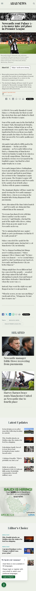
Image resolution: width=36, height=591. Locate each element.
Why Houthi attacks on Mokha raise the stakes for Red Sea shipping (12, 440)
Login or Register (8, 577)
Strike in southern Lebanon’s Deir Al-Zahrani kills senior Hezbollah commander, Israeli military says (12, 471)
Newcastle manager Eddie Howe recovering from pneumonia (17, 361)
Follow (30, 99)
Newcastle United (14, 320)
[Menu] (2, 3)
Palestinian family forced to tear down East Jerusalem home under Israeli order (11, 450)
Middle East (6, 535)
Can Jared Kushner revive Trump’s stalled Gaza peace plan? (12, 551)
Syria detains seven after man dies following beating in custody (12, 431)
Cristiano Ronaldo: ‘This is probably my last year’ (12, 459)
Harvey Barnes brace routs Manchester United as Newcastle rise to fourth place (18, 397)
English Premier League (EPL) (13, 323)
